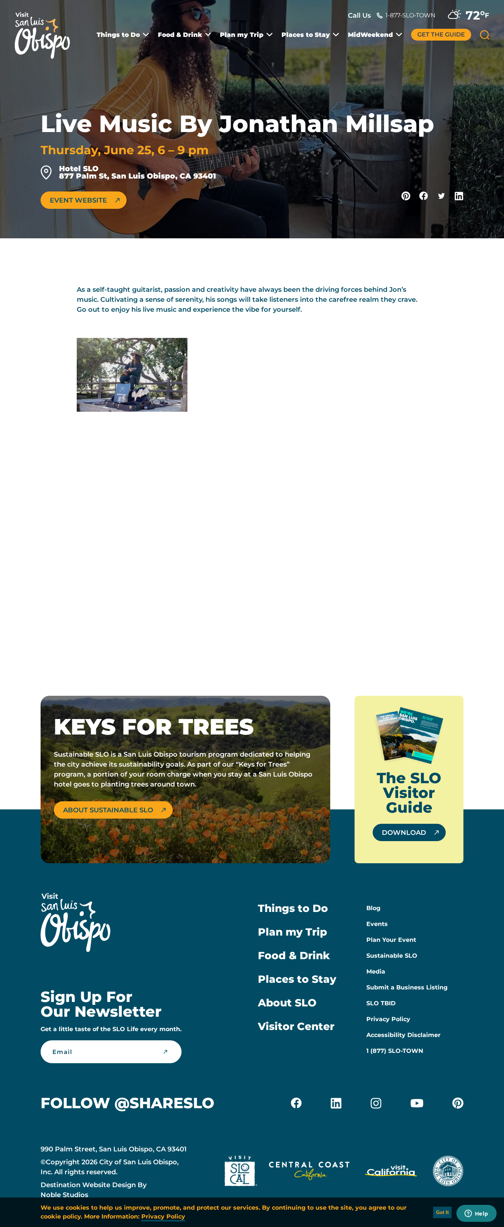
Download (404, 833)
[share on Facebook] (423, 195)
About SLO (287, 1003)
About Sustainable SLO (108, 810)
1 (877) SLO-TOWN (394, 1050)
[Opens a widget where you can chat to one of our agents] (476, 1214)
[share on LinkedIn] (459, 195)
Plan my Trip (241, 35)
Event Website (78, 200)
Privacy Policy (388, 1019)
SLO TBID (381, 1003)
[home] (46, 31)
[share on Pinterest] (405, 195)
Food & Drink (180, 35)
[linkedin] (336, 1103)
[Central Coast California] (309, 1172)
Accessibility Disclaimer (403, 1034)
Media (375, 971)
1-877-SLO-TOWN (410, 15)
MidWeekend (370, 35)
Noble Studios (64, 1195)
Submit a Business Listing (407, 987)
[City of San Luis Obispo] (447, 1172)
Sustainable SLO (391, 955)
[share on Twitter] (441, 195)
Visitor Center (296, 1026)
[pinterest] (457, 1103)
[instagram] (376, 1103)
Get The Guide (441, 34)
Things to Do (118, 35)
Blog (373, 908)
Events (377, 923)
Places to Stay (306, 35)
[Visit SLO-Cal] (241, 1172)
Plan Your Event (391, 939)
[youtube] (417, 1103)
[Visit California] (391, 1172)
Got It (442, 1212)
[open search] (484, 34)
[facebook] (296, 1103)
